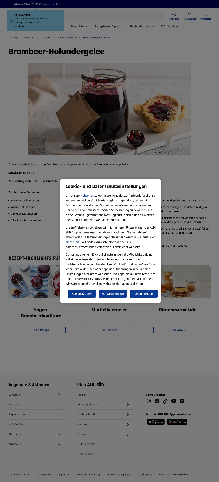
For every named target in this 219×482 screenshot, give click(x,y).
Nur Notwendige (113, 293)
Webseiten (87, 195)
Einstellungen (144, 293)
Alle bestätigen (82, 293)
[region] (110, 241)
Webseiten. (73, 242)
